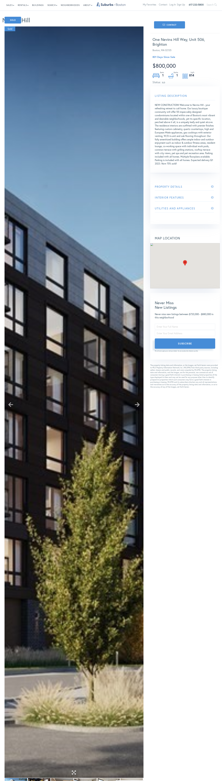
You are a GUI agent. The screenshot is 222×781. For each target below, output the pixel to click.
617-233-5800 (196, 4)
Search (210, 4)
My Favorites (149, 4)
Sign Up (181, 4)
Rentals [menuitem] (22, 5)
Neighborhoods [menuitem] (70, 5)
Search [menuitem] (51, 5)
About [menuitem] (87, 5)
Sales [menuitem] (9, 5)
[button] (185, 263)
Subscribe (185, 343)
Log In (172, 4)
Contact (163, 4)
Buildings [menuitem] (38, 5)
